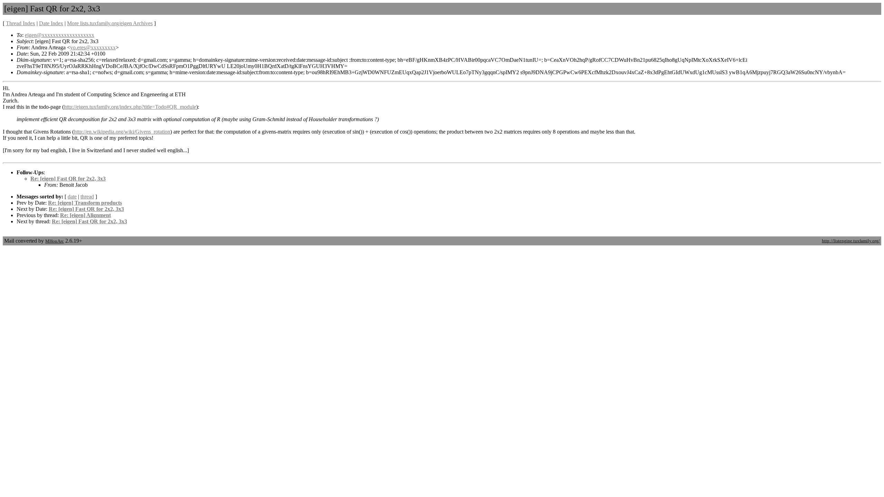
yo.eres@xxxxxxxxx (93, 47)
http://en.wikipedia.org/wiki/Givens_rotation (122, 132)
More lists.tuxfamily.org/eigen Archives (110, 23)
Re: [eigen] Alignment (85, 215)
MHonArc (54, 241)
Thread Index (20, 23)
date (72, 196)
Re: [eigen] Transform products (85, 203)
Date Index (51, 23)
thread (87, 196)
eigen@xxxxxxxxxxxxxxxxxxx (59, 35)
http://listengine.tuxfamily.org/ (851, 240)
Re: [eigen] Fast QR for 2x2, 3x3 (68, 179)
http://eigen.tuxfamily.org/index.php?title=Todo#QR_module (130, 107)
